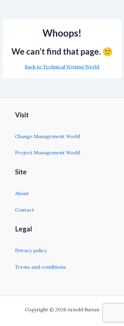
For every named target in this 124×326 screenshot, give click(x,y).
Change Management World (47, 136)
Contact (24, 210)
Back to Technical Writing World (62, 67)
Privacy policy (31, 250)
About (22, 193)
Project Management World (47, 152)
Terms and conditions (40, 267)
